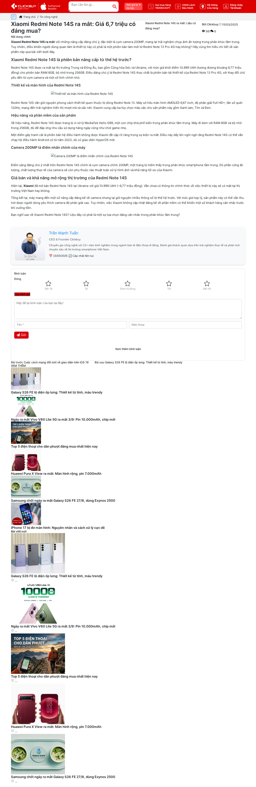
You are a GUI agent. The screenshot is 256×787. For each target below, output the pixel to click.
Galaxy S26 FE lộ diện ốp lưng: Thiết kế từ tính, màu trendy (143, 362)
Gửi (23, 335)
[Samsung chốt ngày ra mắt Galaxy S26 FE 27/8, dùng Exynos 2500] (38, 773)
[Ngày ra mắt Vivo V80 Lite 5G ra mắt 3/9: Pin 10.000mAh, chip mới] (38, 622)
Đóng (17, 279)
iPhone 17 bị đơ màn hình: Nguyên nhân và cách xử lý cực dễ (58, 528)
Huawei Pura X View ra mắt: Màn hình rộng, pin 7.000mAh (56, 474)
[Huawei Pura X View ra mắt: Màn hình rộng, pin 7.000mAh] (38, 723)
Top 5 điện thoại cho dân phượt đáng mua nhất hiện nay (54, 446)
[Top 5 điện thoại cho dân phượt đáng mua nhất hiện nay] (38, 672)
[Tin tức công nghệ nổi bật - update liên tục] (26, 388)
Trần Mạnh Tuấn (63, 233)
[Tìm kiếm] (115, 7)
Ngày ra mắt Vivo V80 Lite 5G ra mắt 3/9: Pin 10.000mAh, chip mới (63, 419)
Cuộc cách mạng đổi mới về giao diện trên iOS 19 (56, 362)
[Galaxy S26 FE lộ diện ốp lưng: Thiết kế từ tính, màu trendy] (38, 572)
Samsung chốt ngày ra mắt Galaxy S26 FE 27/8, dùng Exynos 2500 (63, 501)
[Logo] (35, 6)
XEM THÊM (18, 365)
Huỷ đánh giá (22, 294)
